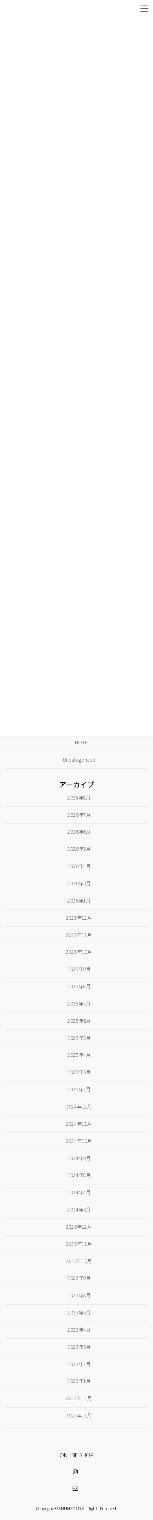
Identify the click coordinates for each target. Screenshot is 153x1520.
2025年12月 (79, 917)
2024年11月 (79, 1123)
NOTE (81, 742)
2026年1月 (79, 900)
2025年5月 (79, 1038)
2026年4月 (79, 866)
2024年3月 (79, 1209)
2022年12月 (79, 1398)
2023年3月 (79, 1346)
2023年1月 (79, 1381)
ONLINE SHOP (77, 1455)
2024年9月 (79, 1158)
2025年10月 (79, 952)
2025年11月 (79, 935)
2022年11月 (79, 1415)
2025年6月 (79, 1020)
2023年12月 (79, 1226)
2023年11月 (79, 1243)
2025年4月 (79, 1055)
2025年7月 (79, 1003)
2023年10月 (79, 1261)
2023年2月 (79, 1364)
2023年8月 (79, 1295)
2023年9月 (79, 1278)
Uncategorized (79, 759)
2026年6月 (79, 832)
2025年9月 (79, 969)
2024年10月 (79, 1141)
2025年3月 (79, 1072)
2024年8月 (79, 1175)
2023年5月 (79, 1312)
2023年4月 (79, 1329)
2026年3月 (79, 883)
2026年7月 (79, 814)
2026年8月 (79, 797)
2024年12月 (79, 1106)
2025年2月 (79, 1089)
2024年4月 (79, 1192)
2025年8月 (79, 986)
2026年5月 (79, 848)
